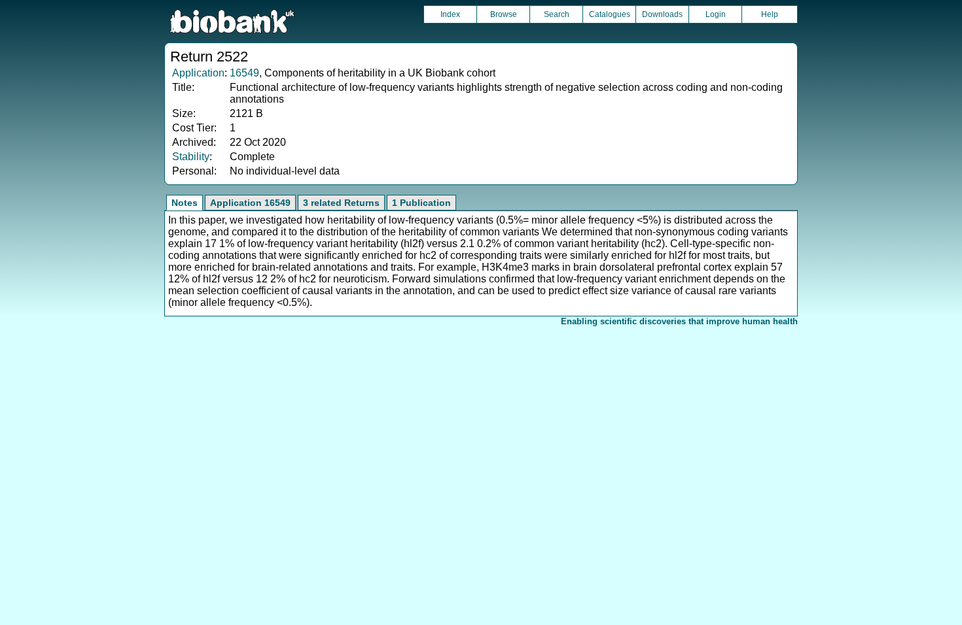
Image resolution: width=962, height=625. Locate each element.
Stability (190, 156)
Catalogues (609, 14)
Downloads (662, 14)
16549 (244, 72)
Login (715, 14)
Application (198, 72)
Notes (184, 202)
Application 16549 (250, 202)
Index (450, 14)
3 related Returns (341, 202)
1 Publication (421, 202)
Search (556, 14)
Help (769, 14)
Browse (503, 14)
